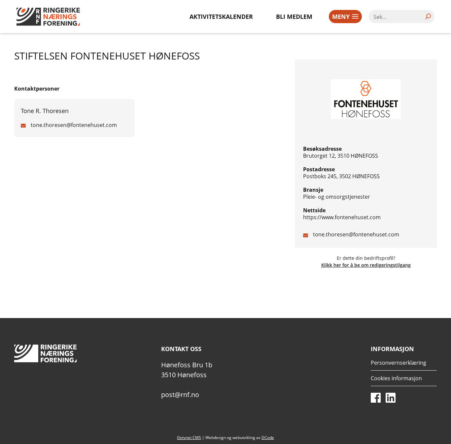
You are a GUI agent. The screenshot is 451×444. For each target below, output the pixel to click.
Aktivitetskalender (221, 16)
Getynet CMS (189, 437)
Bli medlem (294, 16)
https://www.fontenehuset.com (342, 217)
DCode (267, 437)
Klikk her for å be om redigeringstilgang (366, 265)
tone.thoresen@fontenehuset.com (356, 234)
